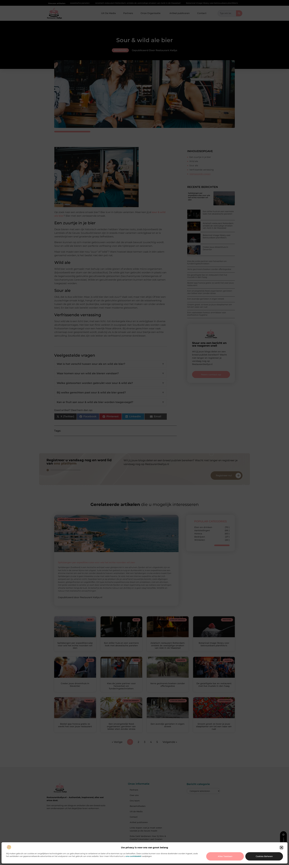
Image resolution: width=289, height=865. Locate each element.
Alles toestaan (225, 856)
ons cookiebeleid (133, 856)
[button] (281, 847)
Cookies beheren (264, 856)
